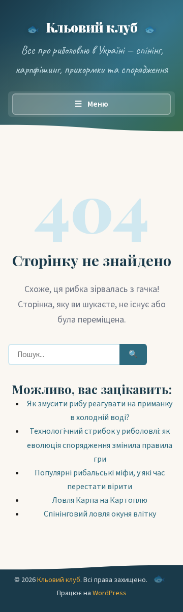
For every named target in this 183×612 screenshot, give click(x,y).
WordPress (110, 593)
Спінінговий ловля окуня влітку (100, 514)
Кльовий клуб (92, 27)
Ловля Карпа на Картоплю (99, 500)
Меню (91, 104)
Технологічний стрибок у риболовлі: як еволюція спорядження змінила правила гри (99, 445)
